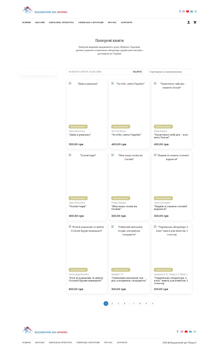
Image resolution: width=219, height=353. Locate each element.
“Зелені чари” (77, 206)
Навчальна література (60, 342)
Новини (26, 342)
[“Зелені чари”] (86, 172)
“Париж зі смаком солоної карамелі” (170, 207)
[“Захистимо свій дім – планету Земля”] (172, 100)
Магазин (39, 342)
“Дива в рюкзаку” (80, 134)
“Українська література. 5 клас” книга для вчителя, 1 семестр (171, 281)
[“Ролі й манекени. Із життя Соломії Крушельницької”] (86, 243)
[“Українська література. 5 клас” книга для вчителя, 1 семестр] (172, 243)
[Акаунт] (188, 22)
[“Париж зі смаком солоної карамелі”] (172, 172)
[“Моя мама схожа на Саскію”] (129, 172)
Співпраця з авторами (88, 342)
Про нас (108, 342)
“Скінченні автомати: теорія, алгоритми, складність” (129, 279)
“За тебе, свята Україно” (126, 134)
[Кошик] (195, 22)
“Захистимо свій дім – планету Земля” (171, 136)
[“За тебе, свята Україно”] (129, 100)
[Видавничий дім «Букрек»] (45, 8)
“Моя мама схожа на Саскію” (124, 207)
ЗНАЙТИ (137, 72)
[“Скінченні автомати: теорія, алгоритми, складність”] (129, 243)
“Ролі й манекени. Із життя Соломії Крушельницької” (86, 279)
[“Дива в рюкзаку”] (86, 100)
